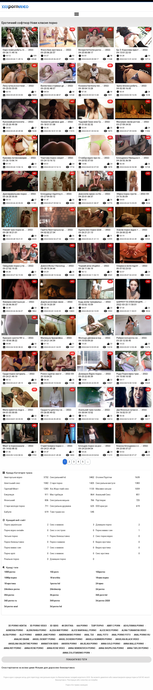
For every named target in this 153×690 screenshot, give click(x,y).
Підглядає (118, 500)
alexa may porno (59, 630)
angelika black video (127, 639)
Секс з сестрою (72, 530)
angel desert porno (44, 639)
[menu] (76, 14)
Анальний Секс (118, 494)
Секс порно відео (118, 536)
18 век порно (102, 578)
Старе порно (72, 483)
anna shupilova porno (111, 648)
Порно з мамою (72, 542)
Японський (26, 500)
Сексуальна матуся (118, 483)
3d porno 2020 (103, 600)
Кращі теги (12, 567)
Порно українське (26, 524)
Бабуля (26, 512)
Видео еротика (118, 542)
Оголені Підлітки (118, 477)
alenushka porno (36, 630)
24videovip (55, 589)
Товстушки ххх (72, 512)
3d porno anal (11, 606)
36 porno (54, 595)
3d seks (54, 625)
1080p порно (10, 578)
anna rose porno (33, 648)
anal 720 (89, 635)
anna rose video (56, 648)
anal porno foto (121, 635)
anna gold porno (110, 643)
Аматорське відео (26, 477)
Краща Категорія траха (19, 473)
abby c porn (113, 625)
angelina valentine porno (23, 643)
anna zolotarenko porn (76, 653)
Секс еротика (118, 553)
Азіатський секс (26, 483)
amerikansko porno (70, 635)
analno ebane (21, 639)
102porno (100, 572)
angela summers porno (99, 639)
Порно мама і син (118, 530)
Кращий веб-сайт (16, 520)
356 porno (9, 595)
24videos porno (12, 589)
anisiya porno (69, 643)
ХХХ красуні (118, 506)
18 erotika (55, 578)
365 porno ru (10, 600)
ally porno (26, 635)
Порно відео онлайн (26, 530)
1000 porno (9, 572)
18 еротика (10, 583)
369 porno (55, 600)
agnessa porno (14, 630)
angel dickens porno (70, 639)
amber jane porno (45, 635)
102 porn (54, 572)
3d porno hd (56, 606)
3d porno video (38, 625)
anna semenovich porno (81, 648)
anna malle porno (133, 643)
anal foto (102, 635)
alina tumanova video (134, 630)
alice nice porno (109, 630)
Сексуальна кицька (72, 500)
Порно (68, 685)
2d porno (100, 589)
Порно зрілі (26, 553)
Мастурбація (72, 494)
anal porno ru (142, 635)
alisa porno (9, 635)
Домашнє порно (118, 524)
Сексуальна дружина (72, 506)
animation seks (49, 643)
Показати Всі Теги (76, 659)
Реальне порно (26, 559)
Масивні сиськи (118, 489)
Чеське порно (26, 536)
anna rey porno (12, 648)
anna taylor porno (138, 648)
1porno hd (55, 583)
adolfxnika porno (133, 625)
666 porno (82, 625)
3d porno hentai (17, 625)
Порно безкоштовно (72, 536)
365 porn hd (101, 595)
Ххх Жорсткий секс (72, 489)
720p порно (97, 625)
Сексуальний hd (72, 477)
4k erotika (67, 625)
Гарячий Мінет (26, 489)
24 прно (99, 583)
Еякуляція (26, 494)
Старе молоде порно (26, 506)
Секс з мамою (72, 524)
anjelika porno (89, 643)
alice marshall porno (83, 630)
